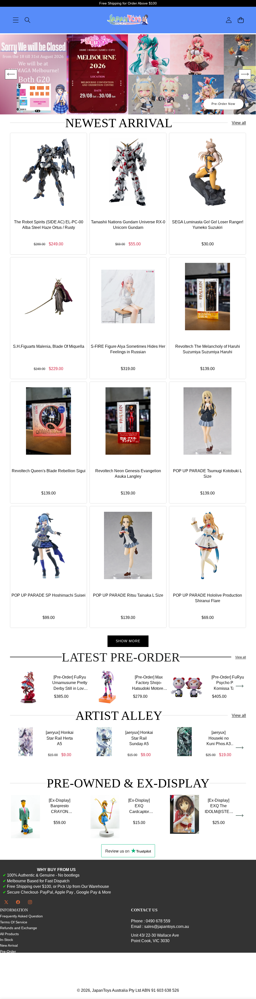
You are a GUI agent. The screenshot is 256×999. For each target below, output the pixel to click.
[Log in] (228, 20)
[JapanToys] (128, 20)
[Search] (27, 20)
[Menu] (15, 20)
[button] (240, 20)
